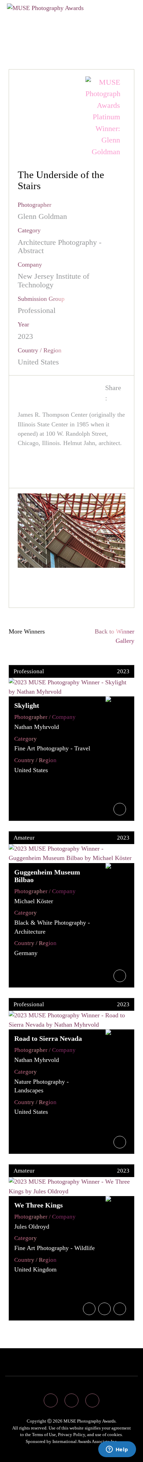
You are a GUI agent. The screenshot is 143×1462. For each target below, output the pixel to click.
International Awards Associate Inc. (85, 1441)
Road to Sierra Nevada (48, 1038)
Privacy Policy (71, 1434)
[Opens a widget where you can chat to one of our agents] (117, 1450)
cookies (114, 1434)
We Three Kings (38, 1205)
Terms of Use (44, 1434)
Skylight (26, 705)
